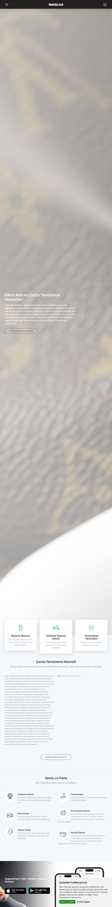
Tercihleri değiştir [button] (83, 902)
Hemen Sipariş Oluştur (21, 331)
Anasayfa (8, 289)
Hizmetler (16, 289)
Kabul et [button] (63, 902)
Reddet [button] (71, 902)
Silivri (31, 289)
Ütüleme (24, 289)
